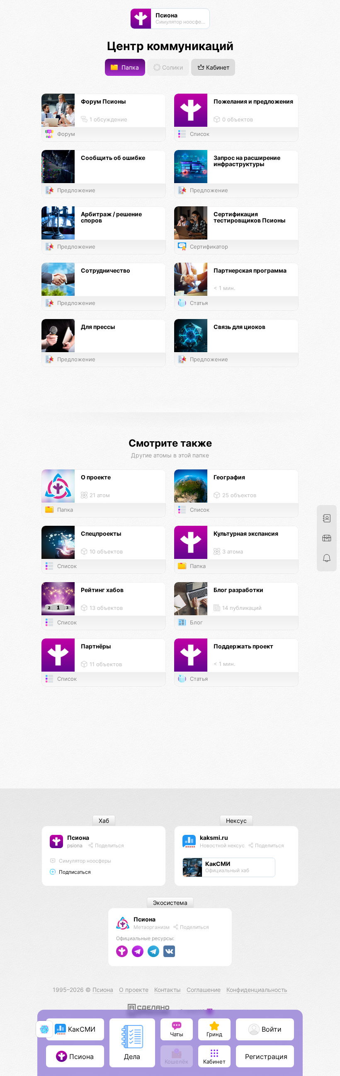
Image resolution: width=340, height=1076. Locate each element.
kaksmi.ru (214, 837)
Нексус (236, 820)
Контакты (167, 989)
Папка (129, 67)
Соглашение (204, 989)
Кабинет (216, 67)
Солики (171, 67)
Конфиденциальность (256, 989)
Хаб (104, 820)
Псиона (78, 837)
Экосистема (170, 902)
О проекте (133, 989)
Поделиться (109, 845)
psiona (75, 845)
